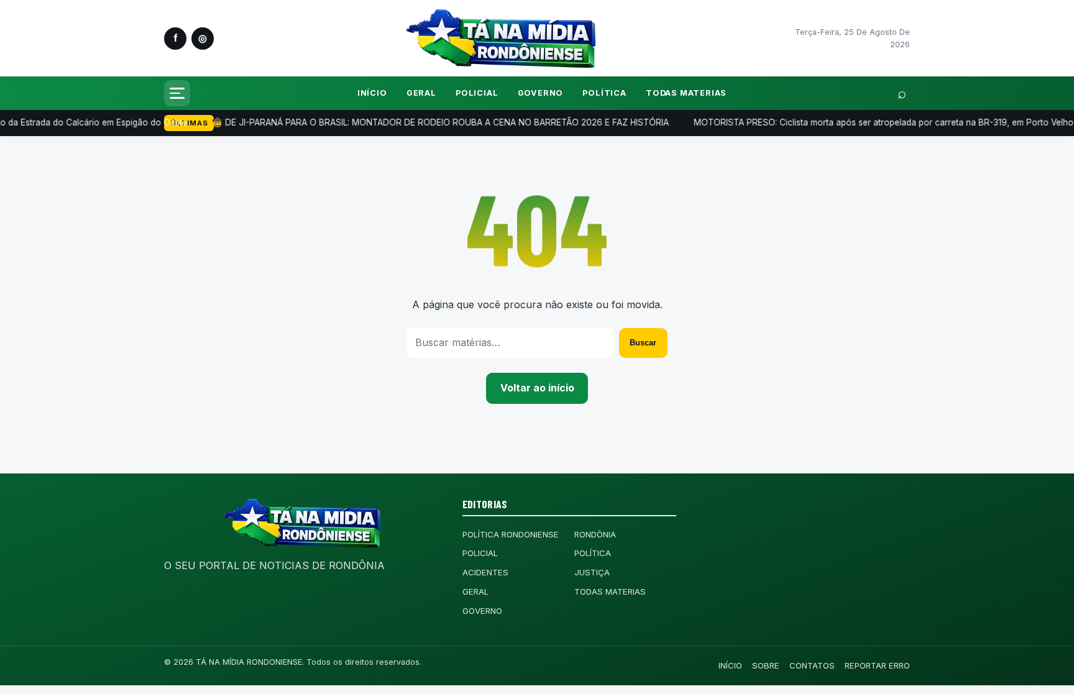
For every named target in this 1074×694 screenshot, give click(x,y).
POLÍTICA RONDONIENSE (510, 534)
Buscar (643, 342)
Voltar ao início (537, 387)
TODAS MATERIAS (686, 93)
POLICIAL (477, 93)
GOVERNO (541, 93)
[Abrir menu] (177, 93)
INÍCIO (372, 93)
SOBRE (765, 665)
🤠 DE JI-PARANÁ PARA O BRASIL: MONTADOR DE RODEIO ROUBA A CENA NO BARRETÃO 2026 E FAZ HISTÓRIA (396, 122)
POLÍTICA (604, 93)
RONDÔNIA (595, 534)
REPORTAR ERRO (877, 665)
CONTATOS (812, 665)
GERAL (421, 93)
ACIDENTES (485, 572)
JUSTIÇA (592, 572)
